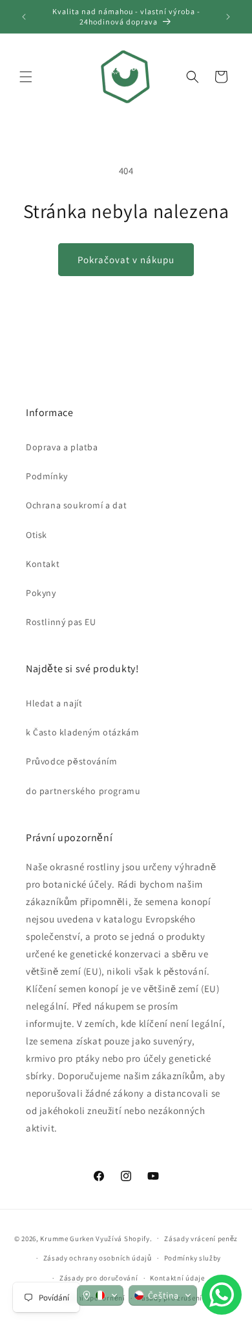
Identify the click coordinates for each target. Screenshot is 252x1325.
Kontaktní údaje (177, 1277)
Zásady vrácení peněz (201, 1238)
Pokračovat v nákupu (126, 260)
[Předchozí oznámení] (24, 17)
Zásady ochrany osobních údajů (97, 1257)
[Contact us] (222, 1295)
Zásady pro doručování (98, 1277)
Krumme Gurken (67, 1237)
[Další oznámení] (228, 17)
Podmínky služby (193, 1257)
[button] (26, 77)
